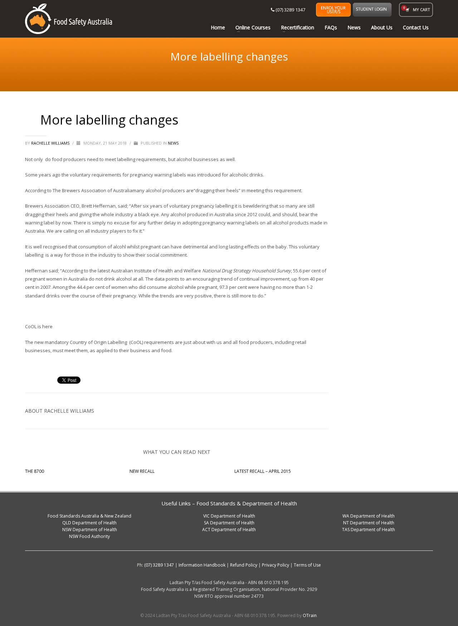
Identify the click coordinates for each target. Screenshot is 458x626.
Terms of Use (307, 565)
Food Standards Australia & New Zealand (89, 516)
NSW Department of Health (89, 529)
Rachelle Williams (50, 143)
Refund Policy (243, 565)
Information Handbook (202, 565)
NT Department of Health (368, 523)
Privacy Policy (275, 565)
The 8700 (34, 471)
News (173, 143)
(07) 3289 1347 (289, 9)
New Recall (142, 471)
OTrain (310, 615)
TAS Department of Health (368, 529)
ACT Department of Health (229, 529)
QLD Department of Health (89, 523)
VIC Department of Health (229, 516)
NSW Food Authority (89, 536)
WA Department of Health (368, 516)
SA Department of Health (229, 523)
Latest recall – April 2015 (262, 471)
